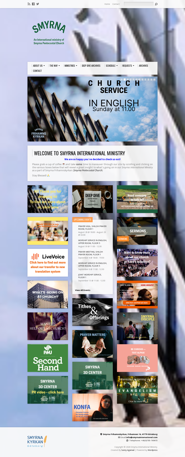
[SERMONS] (137, 243)
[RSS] (29, 4)
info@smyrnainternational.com (142, 437)
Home (107, 4)
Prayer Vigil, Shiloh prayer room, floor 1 (92, 227)
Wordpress (153, 450)
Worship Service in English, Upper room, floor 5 (92, 241)
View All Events (82, 290)
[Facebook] (33, 4)
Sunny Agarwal (127, 450)
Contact (116, 4)
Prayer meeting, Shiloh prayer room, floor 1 (90, 253)
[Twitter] (37, 4)
